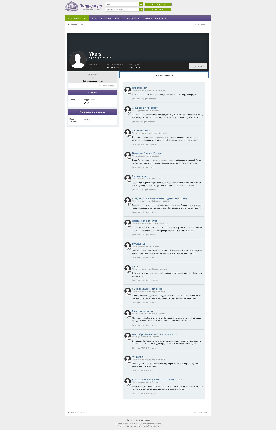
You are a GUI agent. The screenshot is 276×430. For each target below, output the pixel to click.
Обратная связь (142, 419)
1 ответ (151, 167)
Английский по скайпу (145, 107)
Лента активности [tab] (164, 75)
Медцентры (139, 243)
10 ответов (152, 393)
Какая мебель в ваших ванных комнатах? (157, 379)
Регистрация (158, 9)
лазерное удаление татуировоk (147, 288)
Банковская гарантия (142, 311)
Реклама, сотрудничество (156, 18)
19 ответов (153, 280)
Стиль (129, 419)
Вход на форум (158, 4)
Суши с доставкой (141, 130)
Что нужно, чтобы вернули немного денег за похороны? (159, 198)
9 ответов (151, 98)
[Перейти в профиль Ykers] (127, 90)
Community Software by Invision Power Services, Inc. (138, 426)
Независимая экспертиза (144, 220)
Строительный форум (77, 18)
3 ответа (152, 325)
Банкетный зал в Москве (147, 153)
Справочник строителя (111, 18)
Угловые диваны (140, 175)
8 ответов (151, 189)
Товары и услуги (133, 18)
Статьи (94, 18)
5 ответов (152, 348)
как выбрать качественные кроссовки (154, 334)
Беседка (161, 90)
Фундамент (137, 356)
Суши (135, 266)
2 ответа (152, 144)
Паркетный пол (139, 87)
